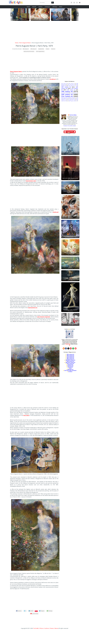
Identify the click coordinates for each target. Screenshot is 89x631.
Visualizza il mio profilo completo (69, 125)
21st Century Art (67, 96)
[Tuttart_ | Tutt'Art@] (68, 349)
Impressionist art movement (29, 51)
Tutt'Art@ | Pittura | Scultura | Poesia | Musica (45, 628)
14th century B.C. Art (72, 85)
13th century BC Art (71, 84)
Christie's (47, 48)
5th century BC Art (72, 101)
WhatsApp (50, 610)
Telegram (42, 610)
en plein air (53, 79)
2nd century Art (72, 97)
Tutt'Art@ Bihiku (73, 115)
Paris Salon (26, 415)
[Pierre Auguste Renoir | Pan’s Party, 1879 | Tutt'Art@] (15, 4)
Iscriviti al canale (35, 613)
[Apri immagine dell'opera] (35, 123)
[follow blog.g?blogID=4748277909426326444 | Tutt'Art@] (64, 349)
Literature (47, 6)
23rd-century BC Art (64, 97)
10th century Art (64, 83)
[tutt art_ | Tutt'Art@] (71, 349)
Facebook (19, 610)
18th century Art (71, 89)
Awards (34, 6)
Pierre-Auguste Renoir (25, 42)
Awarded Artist (41, 48)
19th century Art (26, 48)
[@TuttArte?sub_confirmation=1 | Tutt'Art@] (70, 133)
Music (60, 6)
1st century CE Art (64, 92)
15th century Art (66, 87)
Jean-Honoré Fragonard (43, 316)
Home (28, 6)
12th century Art (72, 83)
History (40, 6)
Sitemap (54, 6)
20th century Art (33, 48)
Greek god (55, 212)
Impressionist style (31, 181)
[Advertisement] (44, 31)
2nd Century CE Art (71, 98)
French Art (53, 48)
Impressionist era (32, 307)
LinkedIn (31, 610)
